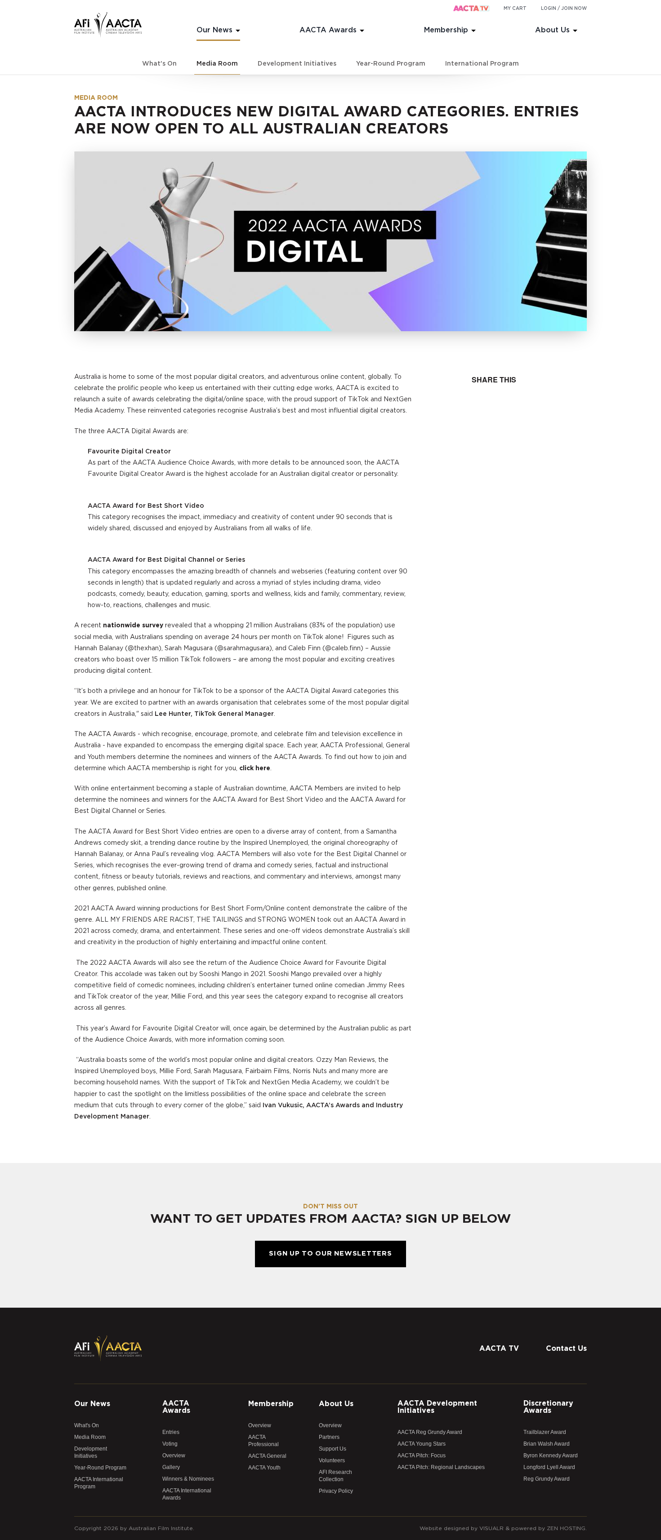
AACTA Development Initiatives (437, 1407)
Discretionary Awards (548, 1407)
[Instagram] (562, 1328)
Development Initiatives (297, 64)
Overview (173, 1455)
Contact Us (566, 1348)
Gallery (171, 1467)
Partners (329, 1437)
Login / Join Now (564, 8)
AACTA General (267, 1456)
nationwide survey (133, 625)
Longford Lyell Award (549, 1467)
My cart (515, 8)
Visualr (491, 1528)
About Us (552, 30)
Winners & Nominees (188, 1479)
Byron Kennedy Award (550, 1455)
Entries (170, 1432)
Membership (446, 30)
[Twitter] (544, 1328)
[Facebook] (526, 1328)
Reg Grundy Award (546, 1479)
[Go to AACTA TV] (471, 8)
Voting (170, 1444)
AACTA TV (499, 1348)
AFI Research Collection (335, 1475)
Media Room (217, 64)
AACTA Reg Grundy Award (429, 1432)
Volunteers (332, 1460)
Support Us (332, 1449)
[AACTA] (108, 25)
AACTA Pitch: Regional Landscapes (441, 1467)
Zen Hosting (566, 1528)
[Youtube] (580, 1328)
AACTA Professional (263, 1440)
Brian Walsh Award (546, 1444)
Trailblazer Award (544, 1432)
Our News (214, 30)
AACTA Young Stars (421, 1444)
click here (254, 768)
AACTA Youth (264, 1468)
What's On (159, 64)
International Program (482, 64)
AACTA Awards (328, 30)
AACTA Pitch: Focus (421, 1455)
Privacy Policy (336, 1491)
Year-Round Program (390, 64)
